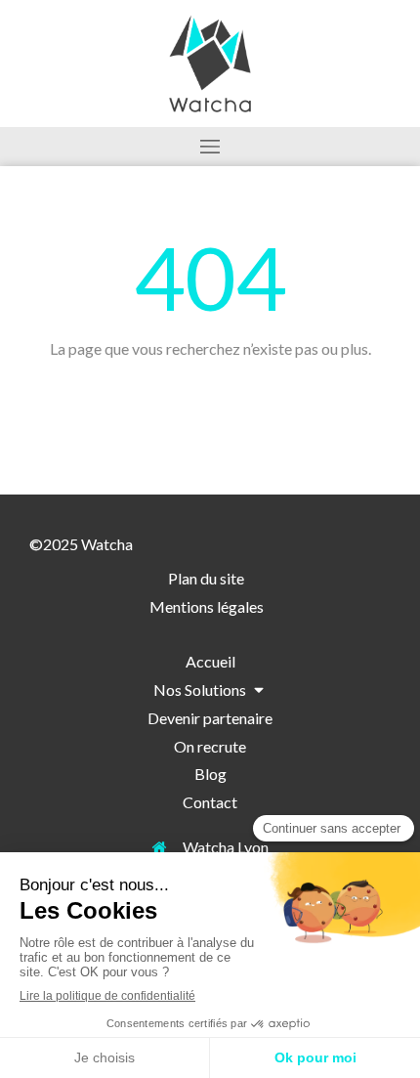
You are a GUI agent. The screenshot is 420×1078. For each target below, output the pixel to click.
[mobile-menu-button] (210, 146)
